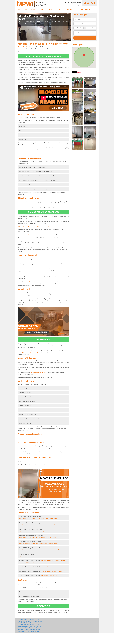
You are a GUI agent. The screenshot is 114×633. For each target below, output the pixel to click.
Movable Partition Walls (25, 46)
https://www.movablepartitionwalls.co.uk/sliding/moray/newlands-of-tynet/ (38, 524)
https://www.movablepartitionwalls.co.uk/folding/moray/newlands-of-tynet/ (38, 531)
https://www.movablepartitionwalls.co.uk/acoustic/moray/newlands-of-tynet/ (38, 537)
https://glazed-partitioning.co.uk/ (49, 575)
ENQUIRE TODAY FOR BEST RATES (43, 212)
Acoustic (51, 9)
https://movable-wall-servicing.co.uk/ (52, 571)
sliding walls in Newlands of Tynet (36, 234)
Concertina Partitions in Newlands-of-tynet (29, 629)
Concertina (69, 9)
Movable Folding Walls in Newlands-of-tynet (29, 624)
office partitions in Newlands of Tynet (38, 201)
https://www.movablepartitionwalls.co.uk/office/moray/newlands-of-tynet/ (38, 518)
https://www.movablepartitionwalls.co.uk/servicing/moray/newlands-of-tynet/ (39, 549)
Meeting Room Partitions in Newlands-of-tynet (30, 621)
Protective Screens (86, 9)
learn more (43, 339)
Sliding (33, 9)
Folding (42, 9)
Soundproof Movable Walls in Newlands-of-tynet (30, 626)
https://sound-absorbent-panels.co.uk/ (54, 566)
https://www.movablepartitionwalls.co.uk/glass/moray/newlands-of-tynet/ (38, 543)
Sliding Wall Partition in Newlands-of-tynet (28, 622)
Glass (59, 9)
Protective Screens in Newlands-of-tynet (28, 631)
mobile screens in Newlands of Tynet (30, 352)
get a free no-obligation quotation (43, 56)
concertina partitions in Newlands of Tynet (37, 281)
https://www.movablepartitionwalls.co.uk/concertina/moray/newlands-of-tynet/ (39, 556)
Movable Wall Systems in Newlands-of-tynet (29, 619)
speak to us (43, 606)
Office (26, 9)
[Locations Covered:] (17, 1)
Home (19, 9)
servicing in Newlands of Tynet (38, 372)
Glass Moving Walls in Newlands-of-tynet (28, 627)
